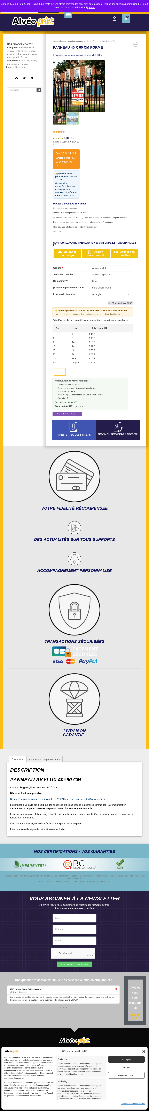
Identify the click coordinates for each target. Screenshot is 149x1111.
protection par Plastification (68, 287)
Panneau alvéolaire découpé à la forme (76, 41)
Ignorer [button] (91, 7)
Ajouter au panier (67, 414)
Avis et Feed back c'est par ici (135, 997)
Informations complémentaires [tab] (44, 759)
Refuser (126, 1067)
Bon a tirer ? (60, 281)
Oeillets (58, 268)
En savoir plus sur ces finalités (133, 1104)
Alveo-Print (20, 67)
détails (71, 195)
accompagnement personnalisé (74, 570)
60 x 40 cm (24, 61)
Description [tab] (18, 759)
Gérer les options (126, 1075)
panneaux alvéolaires (17, 64)
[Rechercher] (39, 90)
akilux (33, 61)
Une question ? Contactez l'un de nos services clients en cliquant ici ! (63, 980)
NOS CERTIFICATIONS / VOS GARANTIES (74, 851)
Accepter (126, 1059)
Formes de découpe (64, 294)
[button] (143, 1051)
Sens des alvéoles (64, 274)
